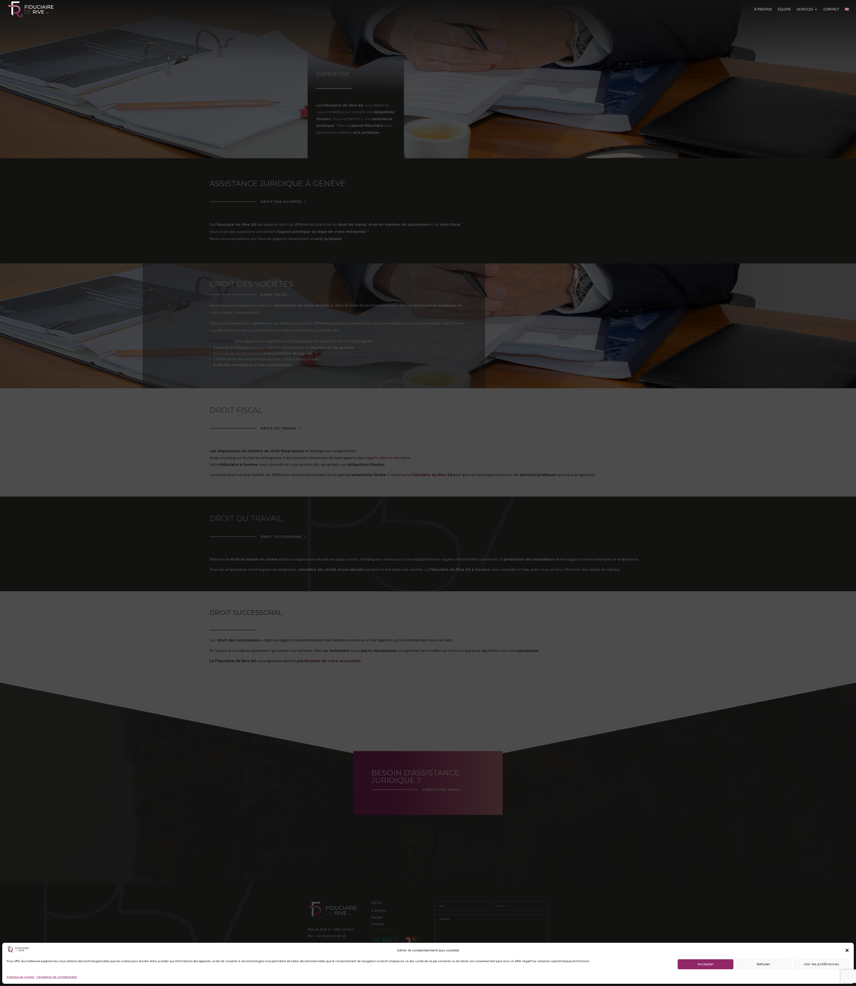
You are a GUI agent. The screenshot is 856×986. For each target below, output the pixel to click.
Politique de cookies (20, 977)
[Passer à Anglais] (847, 13)
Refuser (763, 964)
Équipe (784, 9)
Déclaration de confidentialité (57, 977)
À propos (763, 9)
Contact (831, 9)
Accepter (706, 964)
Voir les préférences (821, 964)
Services (805, 9)
